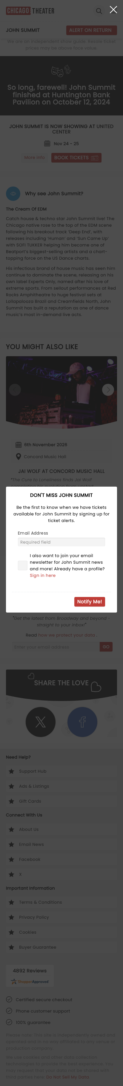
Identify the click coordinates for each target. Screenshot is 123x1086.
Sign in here (43, 575)
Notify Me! (89, 601)
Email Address (33, 533)
